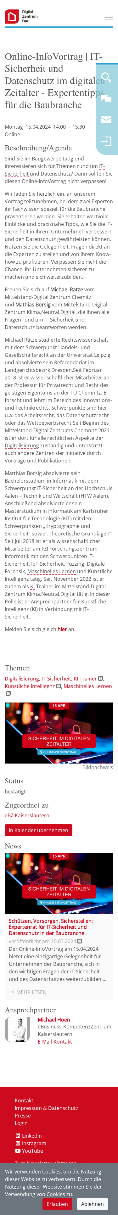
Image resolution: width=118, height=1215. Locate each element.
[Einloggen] (106, 144)
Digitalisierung (22, 445)
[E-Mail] (55, 1041)
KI (32, 586)
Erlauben (57, 1204)
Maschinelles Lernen (51, 571)
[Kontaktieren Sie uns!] (106, 101)
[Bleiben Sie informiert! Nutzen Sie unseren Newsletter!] (106, 122)
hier (62, 629)
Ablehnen (92, 1204)
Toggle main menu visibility (108, 19)
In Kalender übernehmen (38, 830)
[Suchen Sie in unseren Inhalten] (106, 79)
